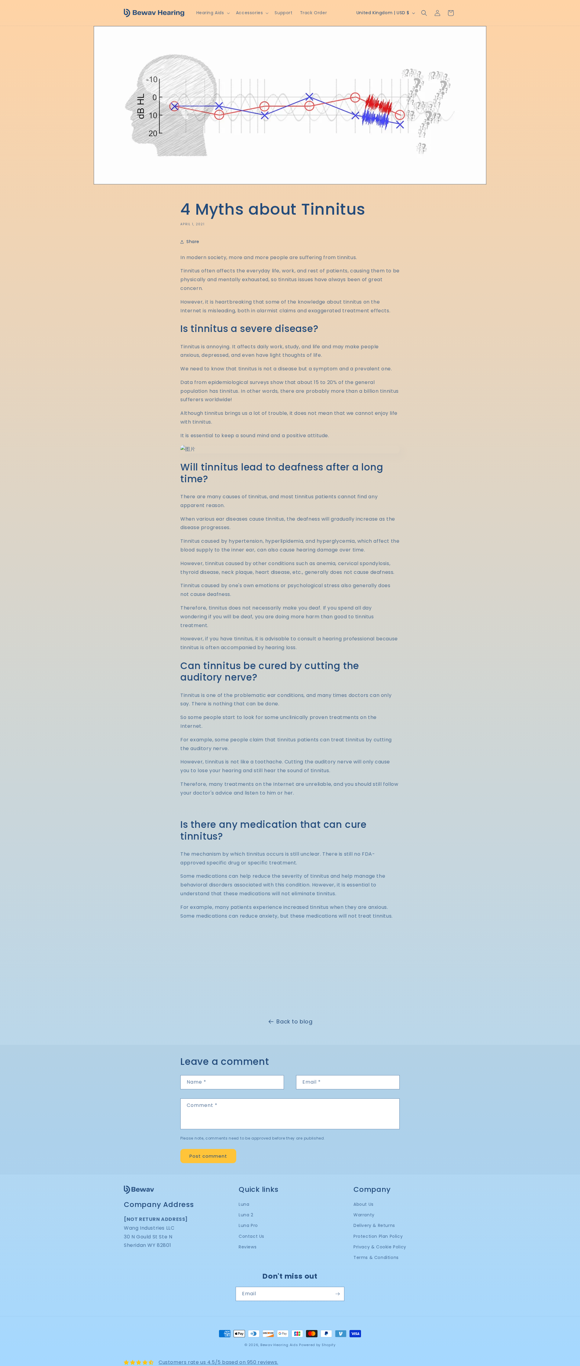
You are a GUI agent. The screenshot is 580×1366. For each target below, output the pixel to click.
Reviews (247, 1247)
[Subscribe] (337, 1294)
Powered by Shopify (317, 1344)
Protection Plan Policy (378, 1236)
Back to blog (294, 1021)
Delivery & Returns (374, 1225)
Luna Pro (248, 1225)
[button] (212, 12)
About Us (363, 1204)
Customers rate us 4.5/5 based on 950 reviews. (218, 1362)
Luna (244, 1204)
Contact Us (251, 1236)
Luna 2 (246, 1215)
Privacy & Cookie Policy (379, 1247)
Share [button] (192, 242)
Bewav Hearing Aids (279, 1344)
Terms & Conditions (376, 1257)
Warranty (364, 1215)
